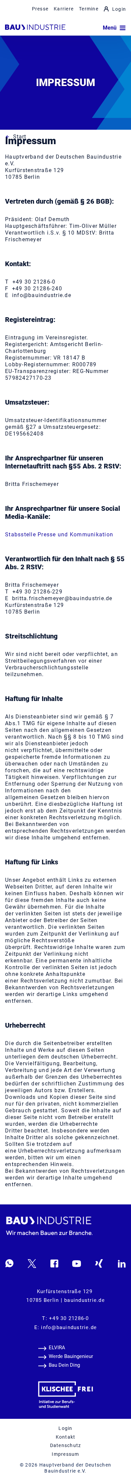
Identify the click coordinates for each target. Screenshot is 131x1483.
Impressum (65, 1454)
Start (19, 136)
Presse (40, 8)
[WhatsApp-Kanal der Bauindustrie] (9, 1263)
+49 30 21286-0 (69, 1318)
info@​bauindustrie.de (69, 1327)
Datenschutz (65, 1445)
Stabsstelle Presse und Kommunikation (59, 534)
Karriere (64, 8)
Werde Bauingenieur (71, 1356)
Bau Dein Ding (64, 1365)
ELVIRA (57, 1348)
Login (119, 9)
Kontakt (66, 1437)
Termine (88, 8)
